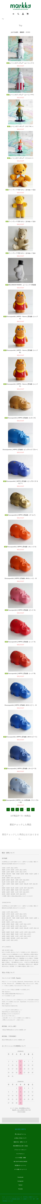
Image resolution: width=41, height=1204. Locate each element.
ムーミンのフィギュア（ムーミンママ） (22, 94)
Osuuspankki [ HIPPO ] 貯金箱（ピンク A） (22, 610)
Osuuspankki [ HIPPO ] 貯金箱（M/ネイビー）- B (21, 705)
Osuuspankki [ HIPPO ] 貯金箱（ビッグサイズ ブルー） (20, 449)
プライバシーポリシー (20, 1149)
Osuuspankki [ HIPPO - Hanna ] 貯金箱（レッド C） (22, 385)
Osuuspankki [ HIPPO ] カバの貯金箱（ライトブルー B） (22, 801)
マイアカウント (20, 1153)
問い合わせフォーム (20, 1134)
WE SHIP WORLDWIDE (20, 1161)
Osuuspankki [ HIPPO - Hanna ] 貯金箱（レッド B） (22, 351)
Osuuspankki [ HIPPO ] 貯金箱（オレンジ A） (22, 546)
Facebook (20, 1177)
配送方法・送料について (20, 1142)
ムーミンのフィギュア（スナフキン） (22, 126)
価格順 (22, 32)
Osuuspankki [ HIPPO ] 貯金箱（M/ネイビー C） (22, 737)
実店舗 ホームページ (20, 1165)
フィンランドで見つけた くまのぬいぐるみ (22, 190)
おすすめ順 (14, 32)
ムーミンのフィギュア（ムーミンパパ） (22, 63)
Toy (3, 18)
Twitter (20, 1185)
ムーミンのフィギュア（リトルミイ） (22, 158)
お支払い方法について (20, 1138)
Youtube (20, 1189)
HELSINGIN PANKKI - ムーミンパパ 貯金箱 (22, 285)
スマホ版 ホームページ (20, 1169)
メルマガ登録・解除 (20, 1157)
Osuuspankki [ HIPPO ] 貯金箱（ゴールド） (22, 515)
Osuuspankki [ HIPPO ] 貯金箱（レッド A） (22, 642)
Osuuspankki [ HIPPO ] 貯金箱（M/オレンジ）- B (21, 578)
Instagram (20, 1181)
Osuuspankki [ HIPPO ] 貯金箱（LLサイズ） (22, 418)
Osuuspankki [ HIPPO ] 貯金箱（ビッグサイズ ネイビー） (22, 482)
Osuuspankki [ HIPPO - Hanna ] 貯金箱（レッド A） (22, 317)
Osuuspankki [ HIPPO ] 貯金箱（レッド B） (22, 673)
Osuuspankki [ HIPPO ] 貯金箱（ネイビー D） (22, 768)
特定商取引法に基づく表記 (20, 1145)
